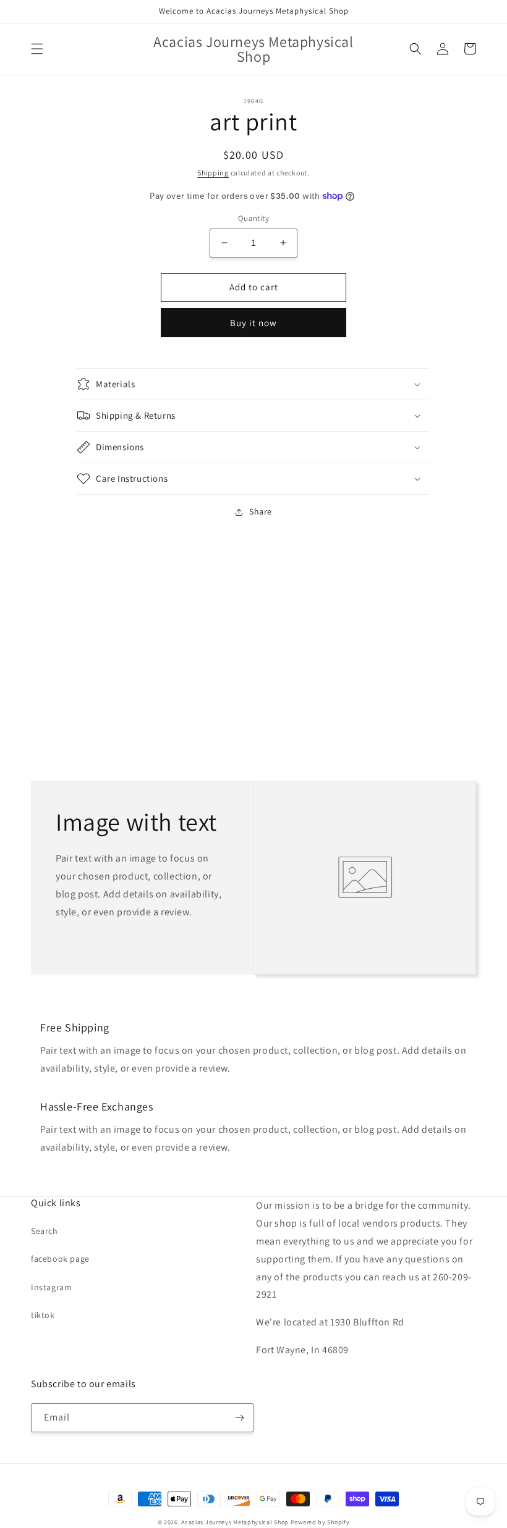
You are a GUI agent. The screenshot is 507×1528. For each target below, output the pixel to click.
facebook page (60, 1258)
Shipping (213, 172)
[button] (37, 48)
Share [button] (260, 511)
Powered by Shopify (320, 1522)
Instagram (51, 1287)
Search (44, 1230)
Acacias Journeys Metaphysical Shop (235, 1522)
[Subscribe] (239, 1417)
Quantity (253, 218)
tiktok (43, 1314)
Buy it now (253, 323)
